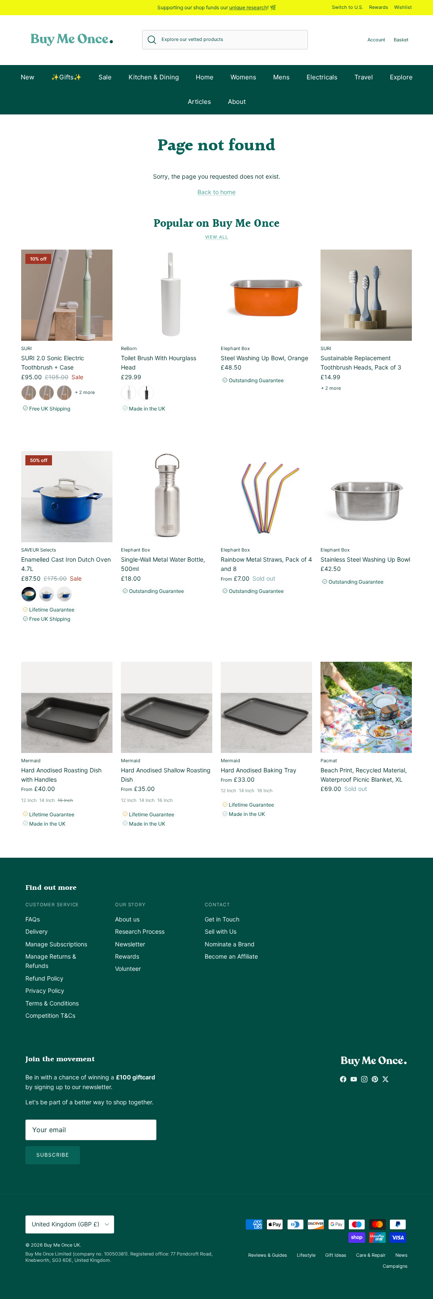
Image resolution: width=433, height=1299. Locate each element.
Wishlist (403, 7)
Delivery (36, 931)
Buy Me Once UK (62, 1245)
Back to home (216, 192)
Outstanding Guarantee (255, 380)
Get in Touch (222, 919)
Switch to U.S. (347, 7)
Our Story (130, 905)
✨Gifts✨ (66, 77)
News (401, 1255)
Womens (243, 77)
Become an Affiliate (231, 956)
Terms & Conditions (52, 1003)
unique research (248, 7)
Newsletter (130, 944)
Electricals (322, 77)
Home (205, 77)
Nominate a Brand (230, 944)
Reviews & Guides (267, 1255)
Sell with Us (220, 931)
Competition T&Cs (50, 1015)
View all (216, 237)
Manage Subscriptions (56, 944)
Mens (281, 77)
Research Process (139, 931)
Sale (105, 77)
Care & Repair (371, 1255)
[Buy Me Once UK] (72, 40)
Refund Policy (44, 978)
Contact (217, 905)
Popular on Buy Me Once (216, 224)
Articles (199, 102)
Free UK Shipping (49, 408)
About (237, 102)
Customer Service (52, 905)
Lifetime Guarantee (51, 609)
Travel (363, 77)
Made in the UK (146, 408)
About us (127, 919)
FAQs (32, 919)
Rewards (378, 7)
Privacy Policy (44, 990)
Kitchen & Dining (154, 77)
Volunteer (128, 968)
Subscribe (52, 1155)
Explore (401, 77)
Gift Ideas (335, 1255)
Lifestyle (306, 1255)
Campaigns (395, 1266)
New (27, 77)
